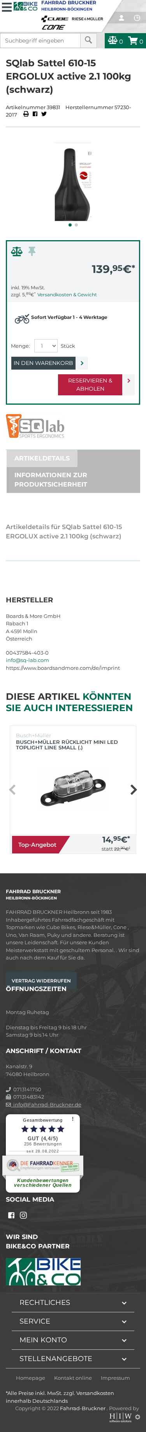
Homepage (30, 1378)
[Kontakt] (137, 18)
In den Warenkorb (43, 362)
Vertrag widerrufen (41, 981)
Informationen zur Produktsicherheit (50, 479)
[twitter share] (44, 115)
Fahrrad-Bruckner (83, 1408)
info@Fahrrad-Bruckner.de (46, 1104)
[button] (70, 225)
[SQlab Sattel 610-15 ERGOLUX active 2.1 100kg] (73, 182)
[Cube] (56, 17)
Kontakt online (73, 1378)
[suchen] (88, 40)
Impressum (115, 1378)
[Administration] (137, 1417)
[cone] (55, 26)
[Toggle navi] (7, 6)
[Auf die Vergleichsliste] (18, 253)
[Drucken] (26, 115)
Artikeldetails (42, 458)
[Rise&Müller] (89, 17)
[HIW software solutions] (121, 1417)
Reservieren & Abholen (90, 384)
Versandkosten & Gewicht (67, 294)
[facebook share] (35, 115)
